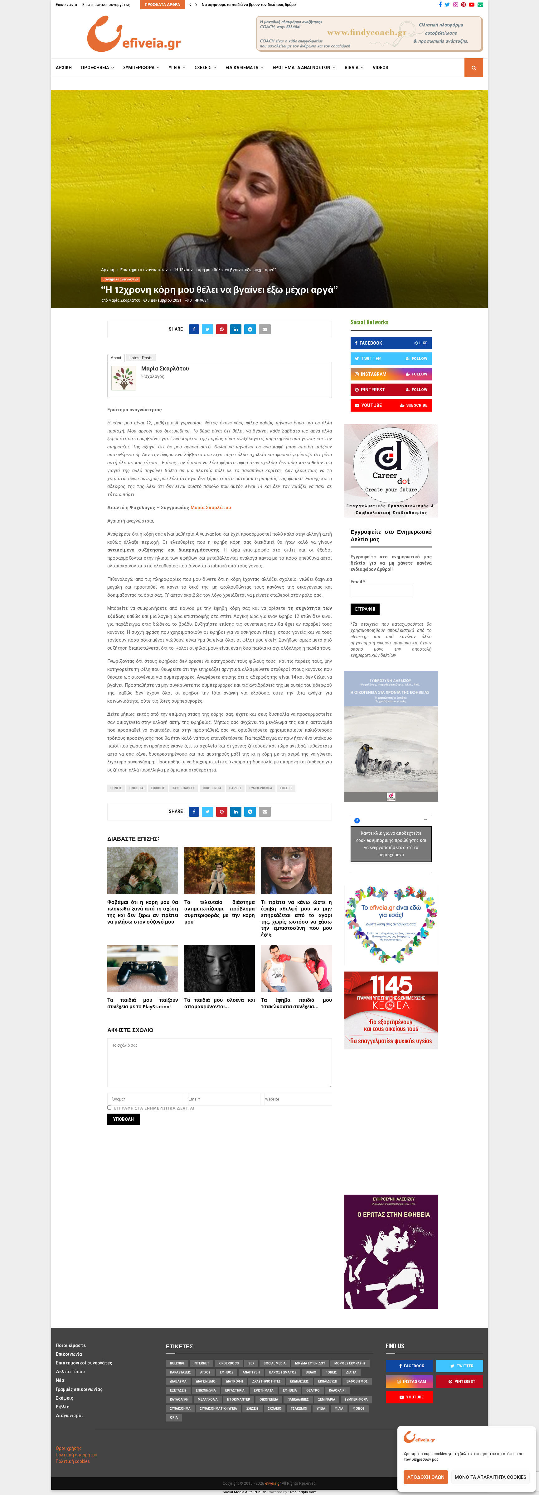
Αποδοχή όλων (425, 1477)
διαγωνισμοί (206, 1381)
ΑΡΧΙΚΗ (64, 67)
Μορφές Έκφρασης (350, 1363)
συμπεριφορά (260, 788)
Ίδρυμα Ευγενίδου (310, 1363)
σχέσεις (286, 788)
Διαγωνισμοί (69, 1415)
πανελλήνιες (298, 1399)
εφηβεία (136, 788)
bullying (177, 1363)
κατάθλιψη (179, 1399)
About (116, 358)
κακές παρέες (183, 788)
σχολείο (274, 1408)
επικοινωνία (206, 1390)
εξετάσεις (178, 1390)
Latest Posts (141, 358)
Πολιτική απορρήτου (76, 1454)
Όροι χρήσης (69, 1448)
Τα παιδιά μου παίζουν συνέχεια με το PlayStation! (142, 1003)
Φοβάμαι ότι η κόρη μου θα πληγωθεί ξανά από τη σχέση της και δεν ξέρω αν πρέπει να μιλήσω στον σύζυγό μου (142, 912)
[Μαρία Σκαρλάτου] (123, 389)
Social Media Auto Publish (244, 1492)
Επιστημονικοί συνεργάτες (106, 4)
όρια (174, 1417)
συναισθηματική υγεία (218, 1408)
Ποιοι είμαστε (71, 1345)
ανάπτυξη (251, 1372)
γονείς (116, 788)
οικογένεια (212, 788)
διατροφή (234, 1381)
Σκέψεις (64, 1398)
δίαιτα (351, 1372)
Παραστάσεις (180, 1372)
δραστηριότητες (266, 1381)
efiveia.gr (273, 1483)
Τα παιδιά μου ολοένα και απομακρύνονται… (219, 1003)
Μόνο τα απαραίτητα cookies (490, 1477)
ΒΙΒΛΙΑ (351, 67)
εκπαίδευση (327, 1381)
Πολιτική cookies (73, 1461)
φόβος (359, 1408)
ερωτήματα (264, 1390)
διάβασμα (178, 1381)
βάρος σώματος (282, 1372)
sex (251, 1363)
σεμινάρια (326, 1399)
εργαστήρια (235, 1390)
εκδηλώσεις (299, 1381)
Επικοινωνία (66, 4)
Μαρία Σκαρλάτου (124, 300)
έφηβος (158, 788)
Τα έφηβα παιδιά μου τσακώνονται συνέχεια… (296, 1003)
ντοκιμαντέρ (238, 1399)
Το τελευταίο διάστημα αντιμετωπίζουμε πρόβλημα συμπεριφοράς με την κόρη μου (219, 912)
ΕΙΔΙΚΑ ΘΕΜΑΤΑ (242, 67)
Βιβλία (63, 1406)
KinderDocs (229, 1363)
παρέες (235, 788)
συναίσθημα (180, 1408)
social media (275, 1363)
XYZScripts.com (303, 1492)
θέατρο (313, 1390)
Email (358, 581)
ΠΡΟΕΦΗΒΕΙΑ (95, 67)
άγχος (205, 1372)
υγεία (321, 1408)
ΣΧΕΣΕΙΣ (203, 67)
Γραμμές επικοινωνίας (79, 1389)
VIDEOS (380, 67)
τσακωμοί (299, 1408)
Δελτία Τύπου (70, 1371)
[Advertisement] (410, 1121)
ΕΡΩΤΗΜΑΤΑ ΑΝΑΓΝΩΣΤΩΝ (301, 67)
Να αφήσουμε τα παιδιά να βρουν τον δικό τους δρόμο (249, 5)
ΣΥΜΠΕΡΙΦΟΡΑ (138, 67)
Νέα (60, 1380)
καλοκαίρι (337, 1390)
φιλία (339, 1408)
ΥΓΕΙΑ (174, 67)
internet (201, 1363)
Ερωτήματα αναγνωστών (120, 279)
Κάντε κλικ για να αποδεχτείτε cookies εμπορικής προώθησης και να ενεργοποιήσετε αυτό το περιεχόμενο (391, 844)
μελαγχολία (208, 1399)
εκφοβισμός (357, 1381)
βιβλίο (311, 1372)
